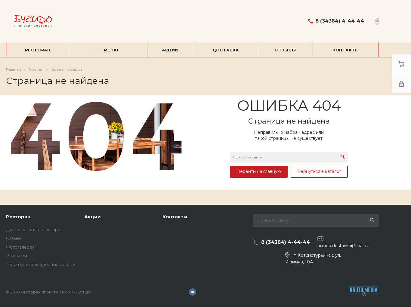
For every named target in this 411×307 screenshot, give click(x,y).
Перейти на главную (258, 171)
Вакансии (16, 256)
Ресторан (18, 217)
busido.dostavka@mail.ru (343, 245)
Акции (92, 217)
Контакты (174, 217)
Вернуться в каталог (319, 171)
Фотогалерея (20, 247)
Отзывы (14, 238)
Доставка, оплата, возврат (34, 229)
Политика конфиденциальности (41, 264)
